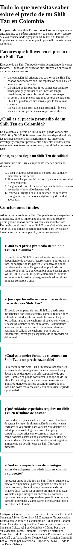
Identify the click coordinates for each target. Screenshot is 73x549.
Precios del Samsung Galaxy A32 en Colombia (34, 526)
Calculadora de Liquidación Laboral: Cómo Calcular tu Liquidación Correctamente (35, 522)
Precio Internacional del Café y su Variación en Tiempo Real (36, 536)
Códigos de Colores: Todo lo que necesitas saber (28, 514)
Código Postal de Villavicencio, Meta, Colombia (32, 529)
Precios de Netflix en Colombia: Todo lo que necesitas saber (31, 532)
